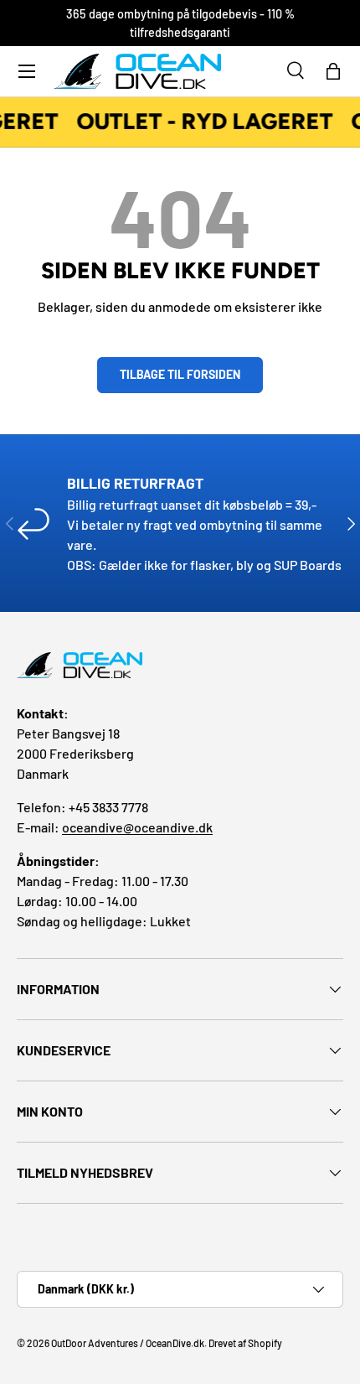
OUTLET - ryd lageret (203, 121)
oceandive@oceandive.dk (137, 827)
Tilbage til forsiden (180, 374)
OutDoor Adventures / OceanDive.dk (127, 1343)
